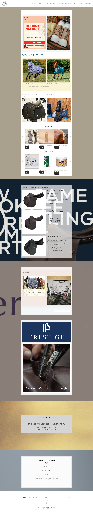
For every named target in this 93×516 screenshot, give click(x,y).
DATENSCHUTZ (57, 497)
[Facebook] (45, 500)
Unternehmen (25, 497)
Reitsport (39, 3)
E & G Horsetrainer (72, 3)
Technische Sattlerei (61, 3)
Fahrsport (45, 3)
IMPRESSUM (36, 497)
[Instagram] (46, 500)
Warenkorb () (88, 3)
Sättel (33, 3)
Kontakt (81, 3)
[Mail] (47, 500)
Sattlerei (52, 3)
